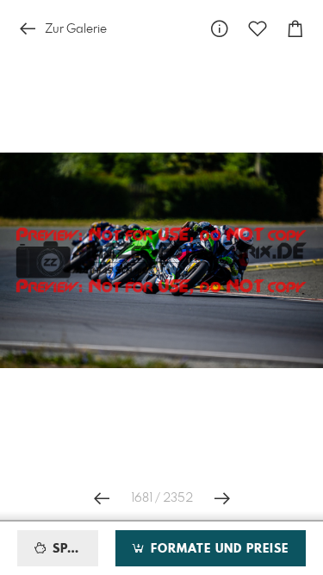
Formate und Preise (217, 549)
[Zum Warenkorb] (295, 29)
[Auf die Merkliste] (257, 29)
